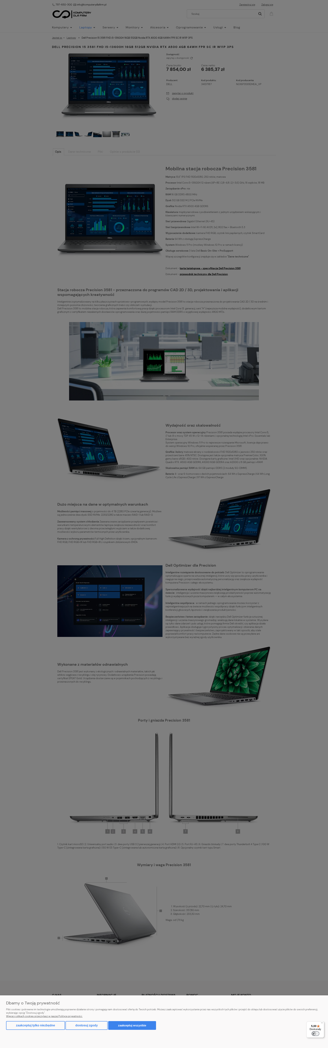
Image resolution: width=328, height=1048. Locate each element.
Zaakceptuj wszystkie (132, 1025)
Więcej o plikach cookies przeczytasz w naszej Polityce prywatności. (44, 1016)
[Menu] (322, 1023)
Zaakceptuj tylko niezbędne (35, 1025)
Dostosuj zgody (86, 1025)
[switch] (315, 1033)
